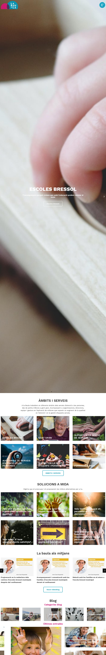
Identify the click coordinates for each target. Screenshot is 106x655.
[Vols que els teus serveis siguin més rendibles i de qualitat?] (17, 504)
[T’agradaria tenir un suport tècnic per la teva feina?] (53, 504)
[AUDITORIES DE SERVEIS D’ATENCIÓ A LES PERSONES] (17, 456)
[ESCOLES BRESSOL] (17, 428)
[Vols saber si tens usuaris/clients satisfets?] (17, 532)
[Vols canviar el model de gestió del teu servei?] (53, 532)
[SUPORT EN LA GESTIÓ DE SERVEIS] (89, 428)
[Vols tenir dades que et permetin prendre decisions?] (89, 504)
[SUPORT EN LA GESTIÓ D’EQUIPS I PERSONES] (53, 456)
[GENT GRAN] (53, 428)
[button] (2, 196)
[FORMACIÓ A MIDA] (89, 456)
